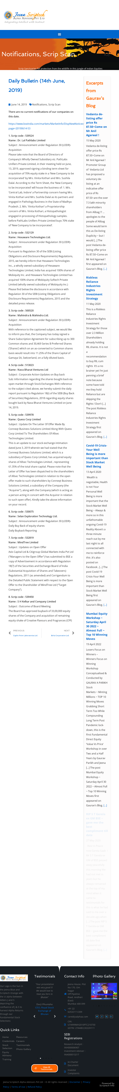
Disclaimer (74, 1082)
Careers (20, 1041)
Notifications (39, 104)
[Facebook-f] (102, 1016)
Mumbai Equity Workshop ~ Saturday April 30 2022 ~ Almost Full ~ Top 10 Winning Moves (96, 626)
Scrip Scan (54, 104)
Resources (21, 1037)
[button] (59, 34)
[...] (105, 268)
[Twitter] (97, 1016)
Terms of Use (18, 1086)
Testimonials (23, 1045)
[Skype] (106, 1016)
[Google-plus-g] (111, 1016)
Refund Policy (35, 1086)
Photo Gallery (23, 1049)
